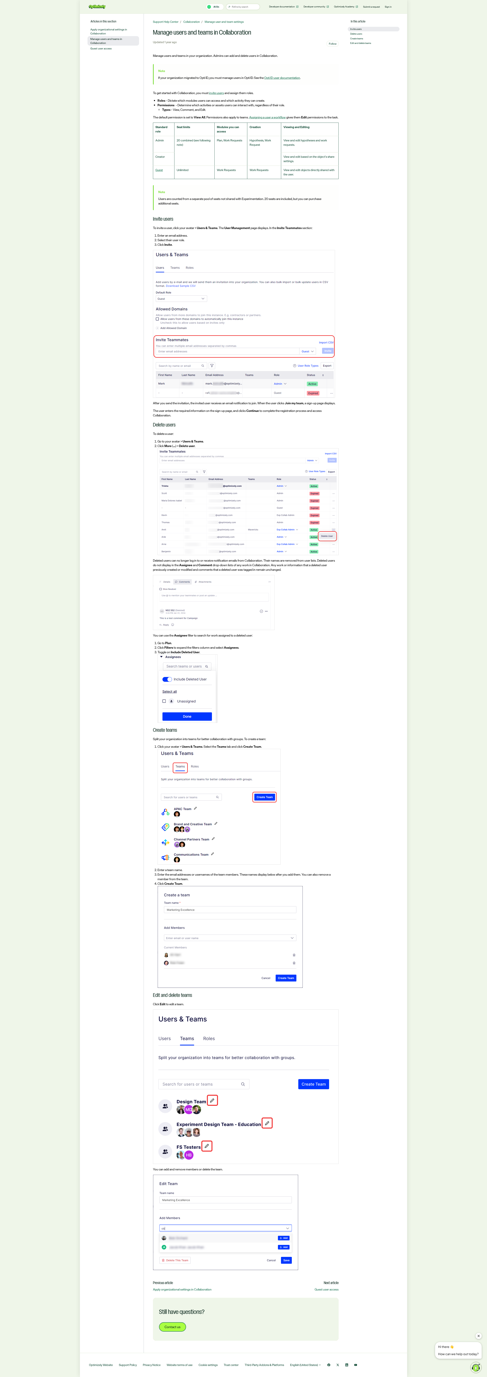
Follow (333, 43)
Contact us (173, 1327)
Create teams (356, 38)
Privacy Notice (152, 1365)
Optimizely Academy (344, 7)
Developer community (315, 7)
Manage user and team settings (224, 21)
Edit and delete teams (360, 43)
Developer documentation (282, 7)
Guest (159, 170)
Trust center (231, 1365)
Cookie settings (208, 1365)
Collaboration (191, 21)
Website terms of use (180, 1365)
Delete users (356, 34)
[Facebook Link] (328, 1365)
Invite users (356, 29)
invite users (216, 92)
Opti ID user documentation (282, 77)
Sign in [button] (388, 7)
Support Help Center (165, 21)
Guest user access (327, 1289)
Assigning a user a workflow (267, 117)
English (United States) (304, 1365)
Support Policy (128, 1365)
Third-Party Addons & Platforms (264, 1365)
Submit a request (371, 7)
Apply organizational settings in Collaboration (182, 1289)
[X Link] (337, 1365)
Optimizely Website (101, 1365)
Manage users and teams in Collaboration (106, 41)
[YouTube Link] (355, 1365)
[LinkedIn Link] (346, 1365)
